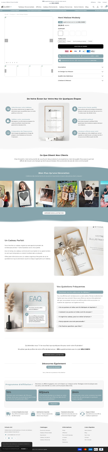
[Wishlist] (102, 7)
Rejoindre (54, 404)
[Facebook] (6, 438)
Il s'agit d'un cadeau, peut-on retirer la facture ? (75, 316)
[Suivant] (51, 40)
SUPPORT (61, 28)
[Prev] (5, 71)
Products (12, 14)
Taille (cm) (62, 39)
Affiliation (93, 2)
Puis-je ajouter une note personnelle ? (72, 321)
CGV (36, 449)
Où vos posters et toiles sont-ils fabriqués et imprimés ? (78, 307)
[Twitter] (15, 438)
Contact (105, 2)
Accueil (6, 14)
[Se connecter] (98, 7)
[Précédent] (6, 40)
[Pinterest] (12, 438)
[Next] (52, 71)
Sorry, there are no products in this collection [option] (54, 372)
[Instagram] (9, 438)
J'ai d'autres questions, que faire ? (70, 326)
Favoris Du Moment (54, 367)
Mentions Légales (42, 449)
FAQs (99, 2)
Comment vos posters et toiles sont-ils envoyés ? (75, 312)
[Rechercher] (93, 7)
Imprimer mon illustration (54, 213)
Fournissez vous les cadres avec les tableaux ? (74, 292)
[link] (21, 124)
